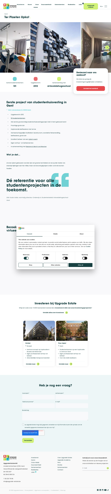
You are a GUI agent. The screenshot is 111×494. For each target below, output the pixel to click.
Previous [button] (4, 47)
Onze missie (35, 462)
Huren (30, 4)
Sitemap (62, 490)
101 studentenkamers (18, 118)
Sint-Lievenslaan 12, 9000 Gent (19, 110)
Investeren (20, 4)
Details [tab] (55, 234)
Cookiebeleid (55, 490)
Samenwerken (59, 4)
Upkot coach (33, 139)
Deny (30, 265)
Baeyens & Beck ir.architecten (36, 146)
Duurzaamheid (46, 4)
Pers (59, 462)
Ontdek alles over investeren (53, 312)
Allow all (80, 265)
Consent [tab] (29, 234)
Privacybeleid (29, 490)
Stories (59, 465)
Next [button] (107, 47)
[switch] (45, 258)
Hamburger (106, 6)
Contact (60, 470)
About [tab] (81, 234)
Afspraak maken (90, 6)
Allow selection (55, 265)
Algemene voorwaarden (42, 490)
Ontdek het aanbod (90, 88)
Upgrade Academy (63, 460)
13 (83, 3)
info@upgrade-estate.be (12, 481)
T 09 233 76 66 (8, 478)
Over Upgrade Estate (64, 457)
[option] (55, 47)
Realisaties (71, 4)
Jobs (80, 4)
